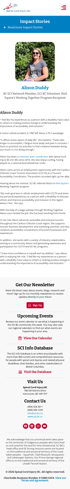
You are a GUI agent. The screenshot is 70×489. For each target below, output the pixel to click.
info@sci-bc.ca (35, 413)
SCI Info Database (35, 348)
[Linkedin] (32, 426)
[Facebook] (25, 426)
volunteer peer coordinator (34, 156)
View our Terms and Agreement (43, 479)
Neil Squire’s (62, 183)
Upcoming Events (35, 315)
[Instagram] (38, 426)
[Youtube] (44, 426)
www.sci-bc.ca (35, 416)
